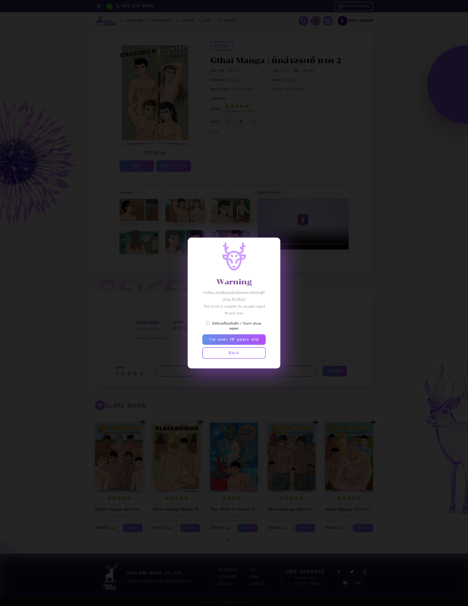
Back (234, 353)
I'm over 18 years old (234, 339)
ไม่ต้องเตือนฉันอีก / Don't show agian (237, 326)
